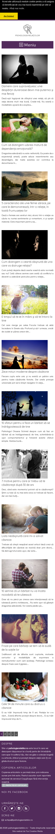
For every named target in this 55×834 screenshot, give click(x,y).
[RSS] (26, 808)
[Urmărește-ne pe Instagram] (19, 808)
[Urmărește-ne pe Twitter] (12, 808)
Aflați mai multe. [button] (17, 8)
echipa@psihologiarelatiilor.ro (19, 820)
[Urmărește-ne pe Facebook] (5, 808)
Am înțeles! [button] (9, 16)
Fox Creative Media (34, 831)
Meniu (29, 44)
